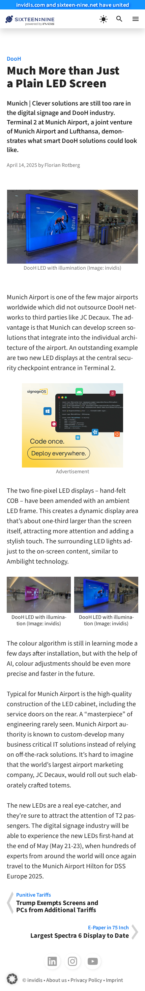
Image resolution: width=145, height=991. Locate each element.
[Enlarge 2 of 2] (129, 585)
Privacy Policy (86, 980)
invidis (34, 980)
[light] (103, 18)
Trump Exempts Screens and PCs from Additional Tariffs (57, 903)
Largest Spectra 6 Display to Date (79, 932)
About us (56, 980)
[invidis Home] (27, 19)
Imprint (114, 980)
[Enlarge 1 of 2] (62, 585)
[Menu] (135, 18)
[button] (119, 18)
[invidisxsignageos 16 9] (72, 425)
